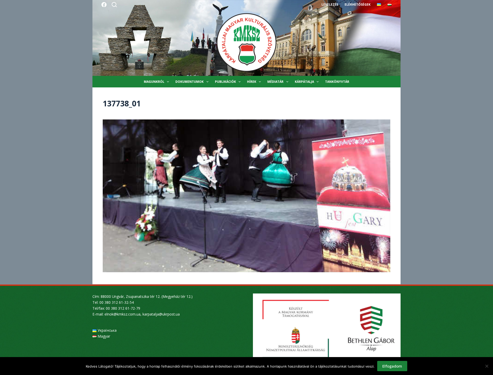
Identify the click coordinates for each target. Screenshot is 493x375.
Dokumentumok (189, 81)
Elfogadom (392, 366)
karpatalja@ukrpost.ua (161, 314)
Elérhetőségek (358, 4)
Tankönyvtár (337, 81)
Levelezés (329, 4)
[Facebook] (104, 4)
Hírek (251, 81)
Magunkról (154, 81)
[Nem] (486, 366)
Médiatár (275, 81)
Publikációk (225, 81)
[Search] (114, 4)
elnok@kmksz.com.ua (122, 314)
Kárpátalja (304, 81)
